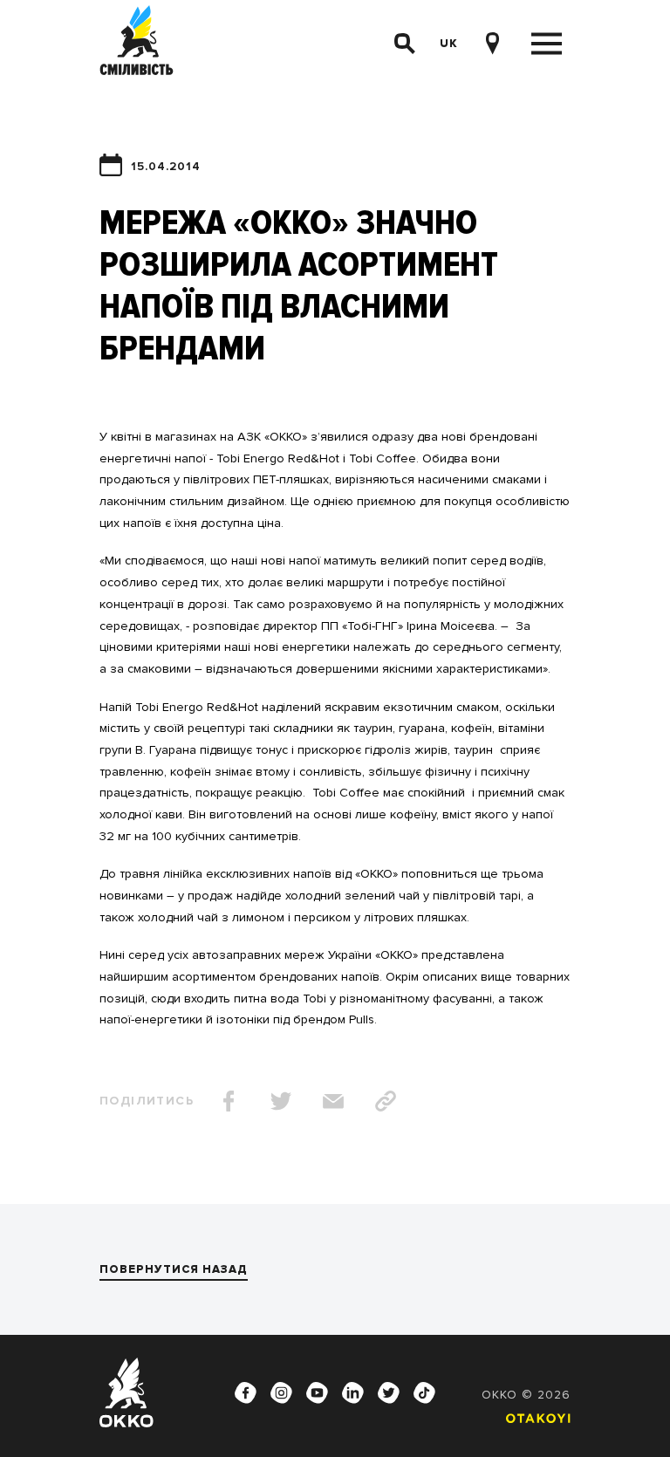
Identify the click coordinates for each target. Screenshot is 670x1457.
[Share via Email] (333, 1101)
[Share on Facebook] (228, 1101)
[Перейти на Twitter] (389, 1392)
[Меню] (546, 44)
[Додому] (136, 43)
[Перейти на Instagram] (281, 1392)
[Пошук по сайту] (405, 43)
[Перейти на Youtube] (317, 1392)
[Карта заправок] (492, 43)
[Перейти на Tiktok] (425, 1392)
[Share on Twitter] (281, 1101)
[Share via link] (385, 1101)
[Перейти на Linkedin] (353, 1392)
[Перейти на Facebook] (246, 1392)
